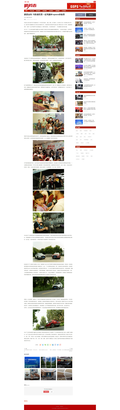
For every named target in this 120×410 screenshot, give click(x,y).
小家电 (77, 133)
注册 (51, 391)
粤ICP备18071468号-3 (64, 408)
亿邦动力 (78, 159)
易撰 (81, 150)
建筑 (93, 133)
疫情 (77, 139)
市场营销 (85, 130)
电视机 (77, 142)
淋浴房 (82, 142)
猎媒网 (83, 156)
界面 (91, 156)
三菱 (31, 19)
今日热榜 (91, 150)
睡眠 (82, 133)
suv (32, 19)
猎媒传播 (78, 156)
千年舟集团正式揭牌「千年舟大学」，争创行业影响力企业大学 (36, 350)
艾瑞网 (83, 159)
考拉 (77, 150)
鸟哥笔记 (85, 150)
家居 (77, 130)
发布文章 (80, 15)
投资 (81, 136)
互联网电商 (86, 139)
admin (25, 17)
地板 (77, 136)
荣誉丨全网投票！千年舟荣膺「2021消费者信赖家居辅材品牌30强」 (61, 350)
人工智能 (87, 142)
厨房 (85, 133)
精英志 (55, 408)
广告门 (77, 153)
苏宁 (81, 139)
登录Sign (91, 15)
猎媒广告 (87, 153)
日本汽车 (35, 19)
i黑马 (87, 156)
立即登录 (46, 391)
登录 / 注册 (27, 1)
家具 (81, 130)
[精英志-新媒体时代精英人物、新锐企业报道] (33, 6)
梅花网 (82, 153)
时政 (89, 133)
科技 (90, 130)
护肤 (91, 139)
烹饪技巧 (89, 136)
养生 (85, 136)
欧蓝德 (28, 19)
